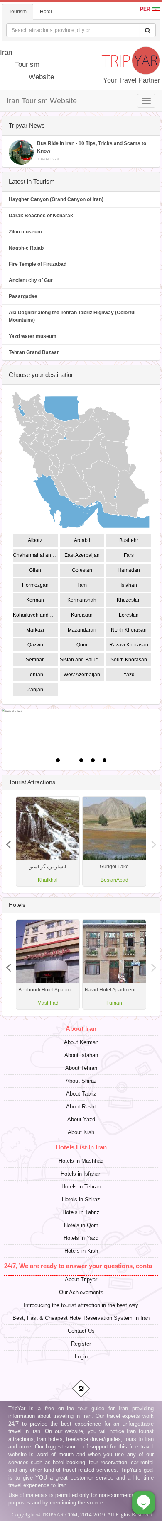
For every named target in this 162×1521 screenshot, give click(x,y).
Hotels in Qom (81, 1225)
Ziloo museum (25, 232)
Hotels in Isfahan (81, 1174)
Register (81, 1344)
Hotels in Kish (81, 1251)
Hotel (46, 12)
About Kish (81, 1132)
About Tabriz (81, 1094)
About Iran (81, 1028)
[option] (114, 841)
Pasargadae (23, 296)
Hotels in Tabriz (81, 1212)
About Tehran (81, 1068)
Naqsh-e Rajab (26, 248)
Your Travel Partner (131, 80)
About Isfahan (81, 1055)
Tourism (18, 12)
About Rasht (81, 1106)
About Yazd (81, 1119)
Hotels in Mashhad (81, 1161)
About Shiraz (81, 1081)
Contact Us (81, 1331)
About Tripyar (81, 1279)
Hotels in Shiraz (81, 1199)
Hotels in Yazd (81, 1238)
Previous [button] (154, 841)
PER (146, 9)
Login (81, 1356)
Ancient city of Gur (31, 280)
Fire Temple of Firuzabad (37, 264)
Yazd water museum (32, 336)
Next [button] (8, 841)
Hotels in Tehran (81, 1186)
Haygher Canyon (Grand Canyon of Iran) (56, 199)
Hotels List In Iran (81, 1147)
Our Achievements (81, 1292)
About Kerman (81, 1042)
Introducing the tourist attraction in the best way (81, 1305)
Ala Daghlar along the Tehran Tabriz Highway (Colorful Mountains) (72, 316)
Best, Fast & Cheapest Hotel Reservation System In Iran (81, 1318)
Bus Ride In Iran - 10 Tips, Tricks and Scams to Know (91, 151)
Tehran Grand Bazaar (34, 352)
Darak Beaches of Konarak (41, 216)
